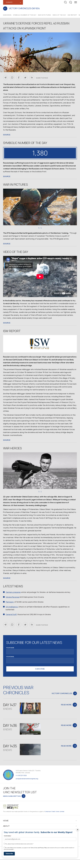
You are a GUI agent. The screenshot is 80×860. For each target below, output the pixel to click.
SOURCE (6, 135)
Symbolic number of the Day (24, 15)
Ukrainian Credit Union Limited (54, 811)
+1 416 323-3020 (21, 775)
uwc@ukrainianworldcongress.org (27, 779)
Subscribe (9, 853)
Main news (7, 15)
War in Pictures (44, 15)
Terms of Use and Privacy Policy (39, 847)
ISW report (72, 15)
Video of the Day (59, 15)
